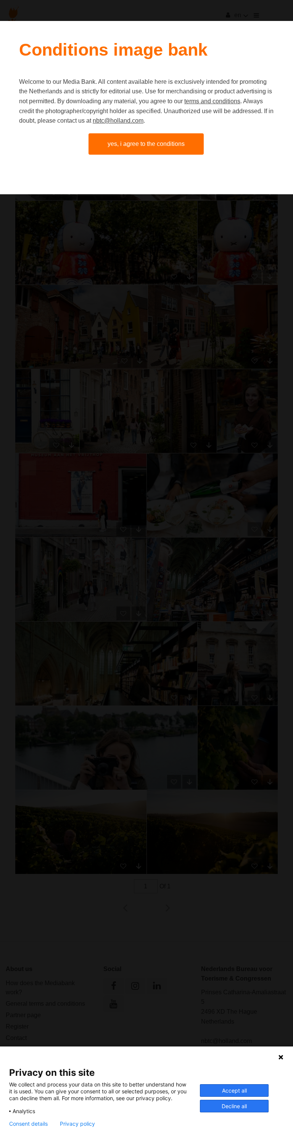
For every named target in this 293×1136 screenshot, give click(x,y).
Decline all (234, 1106)
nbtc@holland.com (118, 120)
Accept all (234, 1090)
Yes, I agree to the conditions (146, 144)
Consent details (28, 1124)
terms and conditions (212, 101)
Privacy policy (77, 1124)
